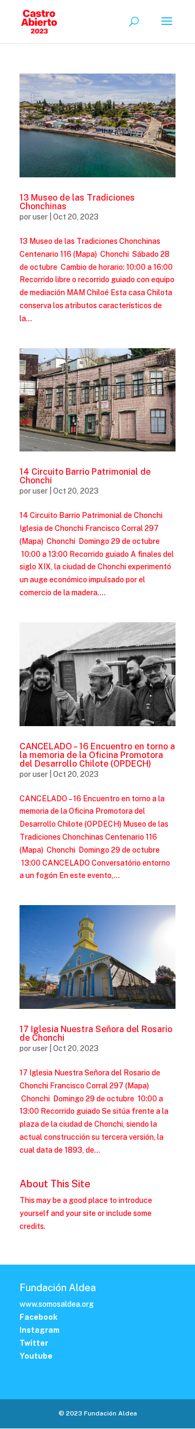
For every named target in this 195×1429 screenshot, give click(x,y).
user (40, 216)
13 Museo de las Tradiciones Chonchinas (77, 201)
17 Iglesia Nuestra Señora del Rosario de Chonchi (96, 1033)
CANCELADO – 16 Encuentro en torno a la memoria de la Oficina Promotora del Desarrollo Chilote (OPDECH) (97, 755)
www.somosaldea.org (57, 1304)
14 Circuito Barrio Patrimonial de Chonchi (85, 476)
